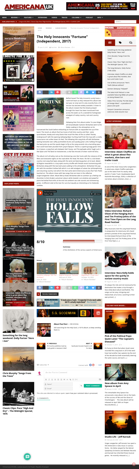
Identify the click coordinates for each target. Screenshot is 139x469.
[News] (120, 372)
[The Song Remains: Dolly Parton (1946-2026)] (18, 271)
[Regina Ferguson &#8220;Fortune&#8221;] (69, 268)
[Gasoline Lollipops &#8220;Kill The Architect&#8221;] (47, 268)
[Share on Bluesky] (93, 92)
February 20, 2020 (112, 440)
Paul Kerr (54, 47)
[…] (130, 179)
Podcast (89, 17)
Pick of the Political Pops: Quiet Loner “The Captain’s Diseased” (119, 339)
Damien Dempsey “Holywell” (118, 89)
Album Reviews (65, 47)
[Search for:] (125, 21)
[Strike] (55, 379)
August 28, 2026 (17, 207)
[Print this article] (69, 92)
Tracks (64, 17)
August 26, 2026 (112, 225)
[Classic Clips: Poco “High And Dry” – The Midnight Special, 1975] (18, 394)
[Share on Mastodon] (81, 92)
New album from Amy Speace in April (116, 384)
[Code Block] (67, 379)
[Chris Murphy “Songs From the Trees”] (18, 223)
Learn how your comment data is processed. (82, 393)
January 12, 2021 (112, 389)
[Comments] (131, 42)
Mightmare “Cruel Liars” (90, 275)
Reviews (14, 17)
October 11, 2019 (112, 345)
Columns (75, 17)
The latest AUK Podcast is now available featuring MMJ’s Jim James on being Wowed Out (120, 94)
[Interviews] (120, 137)
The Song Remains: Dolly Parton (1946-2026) (16, 274)
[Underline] (52, 379)
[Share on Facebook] (40, 92)
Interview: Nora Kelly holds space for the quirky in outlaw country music (119, 275)
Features (28, 17)
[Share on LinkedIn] (52, 92)
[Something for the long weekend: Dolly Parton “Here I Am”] (18, 321)
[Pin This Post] (57, 92)
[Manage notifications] (134, 464)
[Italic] (49, 379)
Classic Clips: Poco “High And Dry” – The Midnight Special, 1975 (18, 250)
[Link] (70, 379)
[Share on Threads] (99, 92)
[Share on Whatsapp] (75, 92)
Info (99, 17)
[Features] (120, 322)
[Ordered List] (58, 379)
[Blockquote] (64, 379)
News (4, 17)
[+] (76, 379)
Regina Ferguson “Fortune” (68, 275)
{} (73, 379)
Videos (54, 17)
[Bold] (46, 379)
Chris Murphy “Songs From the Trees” (17, 227)
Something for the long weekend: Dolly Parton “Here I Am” (18, 202)
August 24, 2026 (112, 282)
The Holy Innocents (49, 294)
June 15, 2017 (44, 47)
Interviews (42, 17)
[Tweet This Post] (46, 92)
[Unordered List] (61, 379)
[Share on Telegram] (87, 92)
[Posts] (110, 42)
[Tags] (120, 42)
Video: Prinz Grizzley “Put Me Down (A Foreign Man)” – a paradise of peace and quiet (120, 103)
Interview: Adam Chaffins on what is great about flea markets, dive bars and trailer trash (18, 296)
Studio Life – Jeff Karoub (118, 436)
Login (100, 365)
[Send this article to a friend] (63, 92)
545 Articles (74, 324)
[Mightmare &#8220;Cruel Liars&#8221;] (91, 268)
